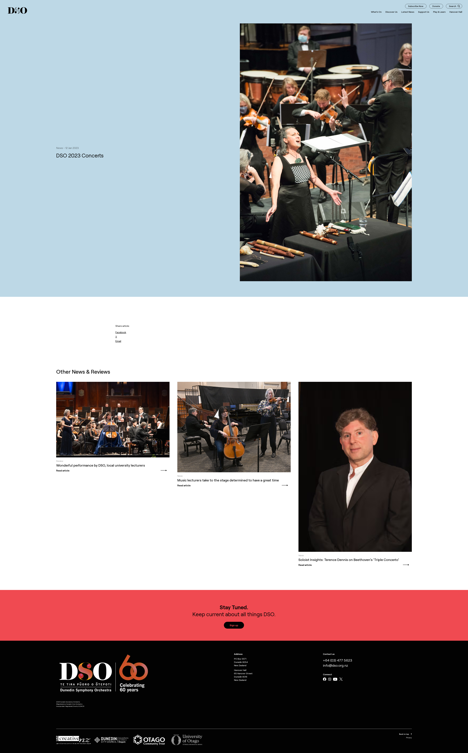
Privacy (409, 738)
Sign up (234, 625)
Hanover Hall (455, 11)
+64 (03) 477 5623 (337, 660)
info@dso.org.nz (335, 665)
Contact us (329, 654)
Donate (436, 6)
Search (452, 6)
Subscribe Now (415, 6)
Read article (62, 470)
